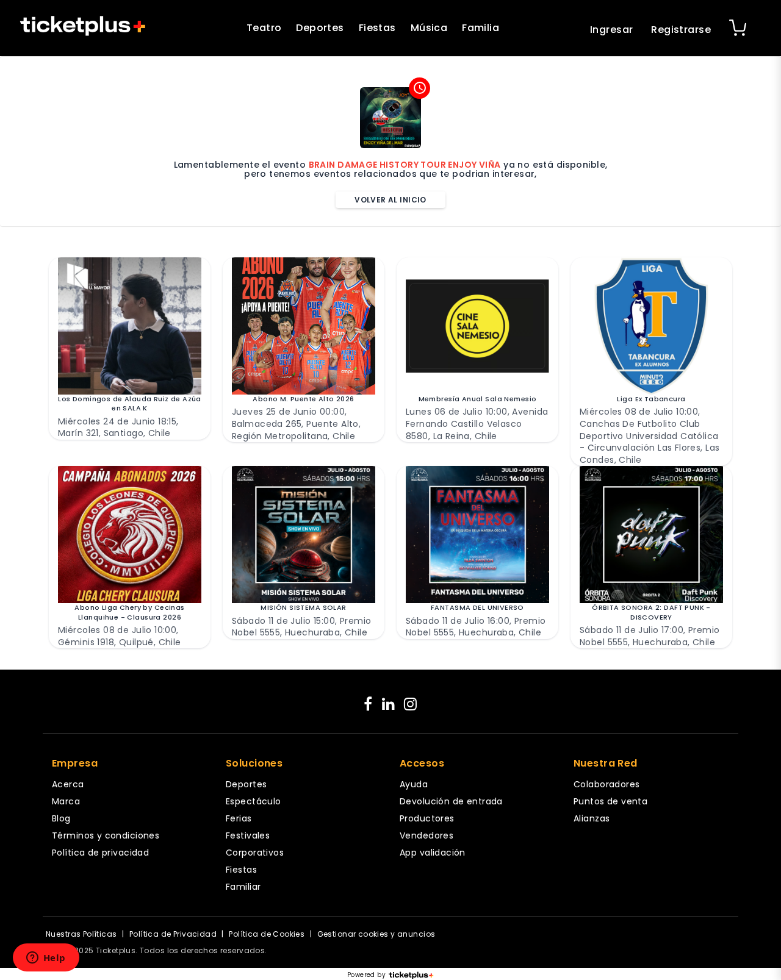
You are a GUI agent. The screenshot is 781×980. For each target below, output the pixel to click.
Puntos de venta (610, 801)
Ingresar (611, 30)
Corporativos (255, 852)
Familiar (243, 887)
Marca (66, 801)
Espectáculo (253, 801)
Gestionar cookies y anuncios (376, 934)
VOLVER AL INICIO (390, 200)
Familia (480, 28)
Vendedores (426, 835)
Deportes (320, 28)
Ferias (239, 818)
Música (429, 28)
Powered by (366, 975)
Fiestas (377, 28)
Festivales (248, 835)
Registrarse (681, 30)
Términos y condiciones (105, 835)
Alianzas (592, 818)
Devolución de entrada (451, 801)
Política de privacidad (100, 852)
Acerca (68, 784)
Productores (427, 818)
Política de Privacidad (173, 934)
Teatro (264, 28)
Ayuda (414, 784)
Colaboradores (606, 784)
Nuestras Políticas (81, 934)
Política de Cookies (266, 934)
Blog (61, 818)
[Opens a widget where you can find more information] (45, 958)
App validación (433, 852)
